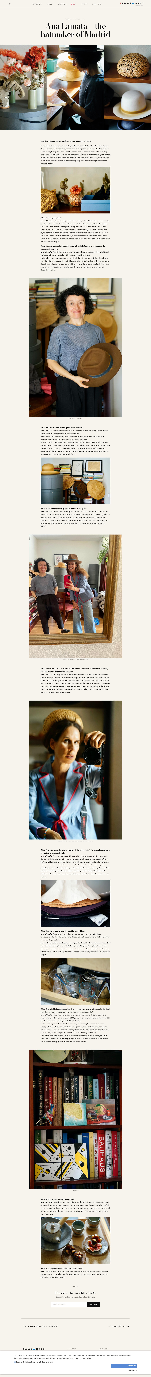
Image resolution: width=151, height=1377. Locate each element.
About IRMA (96, 4)
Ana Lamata (56, 141)
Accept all (132, 1366)
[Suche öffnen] (10, 4)
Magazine (36, 4)
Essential (19, 1362)
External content (47, 1362)
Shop (73, 4)
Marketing (36, 1362)
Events (84, 4)
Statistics (28, 1362)
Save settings (132, 1370)
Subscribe (93, 1304)
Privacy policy (86, 1358)
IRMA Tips (61, 4)
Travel (49, 4)
